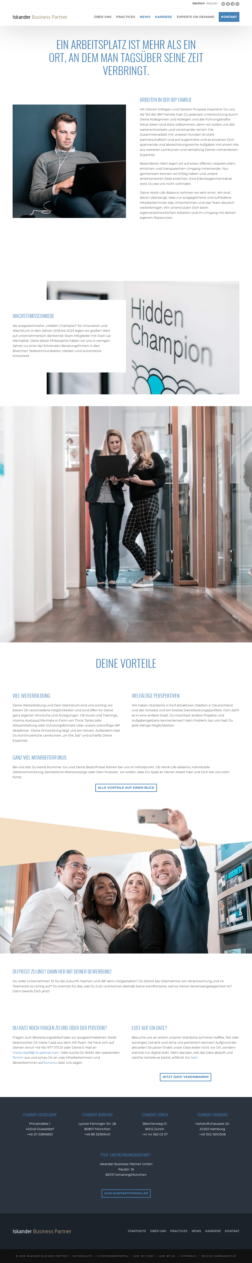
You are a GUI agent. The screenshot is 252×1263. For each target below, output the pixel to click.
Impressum (188, 1256)
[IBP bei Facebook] (233, 4)
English (212, 3)
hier (194, 1057)
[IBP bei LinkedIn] (223, 4)
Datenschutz (82, 1256)
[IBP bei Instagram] (237, 4)
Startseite (137, 1231)
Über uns (102, 17)
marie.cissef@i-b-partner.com (36, 1052)
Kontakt (229, 17)
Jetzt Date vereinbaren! (185, 1077)
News (145, 17)
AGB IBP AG (167, 1256)
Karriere (163, 17)
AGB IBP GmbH (144, 1256)
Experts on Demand (195, 17)
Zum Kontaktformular (126, 1193)
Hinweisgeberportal (113, 1256)
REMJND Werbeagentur (218, 1256)
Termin (18, 1057)
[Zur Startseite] (40, 17)
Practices (125, 17)
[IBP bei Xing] (228, 4)
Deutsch (199, 3)
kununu (50, 1062)
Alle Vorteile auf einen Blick (126, 787)
